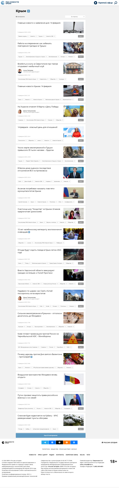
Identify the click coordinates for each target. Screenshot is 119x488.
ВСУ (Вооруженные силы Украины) (27, 347)
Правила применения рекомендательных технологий (19, 476)
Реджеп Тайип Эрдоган (32, 161)
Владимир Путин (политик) (25, 408)
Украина (20, 120)
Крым (21, 11)
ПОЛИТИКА (46, 449)
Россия (51, 347)
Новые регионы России (49, 283)
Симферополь (68, 202)
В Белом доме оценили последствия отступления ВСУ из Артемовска (34, 169)
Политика (52, 202)
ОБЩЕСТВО (54, 449)
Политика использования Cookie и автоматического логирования (19, 471)
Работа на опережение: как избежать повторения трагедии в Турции (35, 44)
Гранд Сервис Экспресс (56, 263)
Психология (21, 140)
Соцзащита (67, 408)
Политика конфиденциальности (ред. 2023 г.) (16, 474)
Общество (53, 79)
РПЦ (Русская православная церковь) (43, 367)
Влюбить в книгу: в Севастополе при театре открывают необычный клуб (38, 65)
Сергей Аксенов (22, 202)
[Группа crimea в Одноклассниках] (66, 442)
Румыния (20, 326)
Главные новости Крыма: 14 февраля (34, 86)
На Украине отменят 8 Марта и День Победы (38, 107)
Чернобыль (60, 347)
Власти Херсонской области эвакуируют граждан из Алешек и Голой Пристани (36, 271)
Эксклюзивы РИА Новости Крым (27, 79)
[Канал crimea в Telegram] (45, 442)
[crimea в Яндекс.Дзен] (59, 442)
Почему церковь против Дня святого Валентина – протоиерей (40, 355)
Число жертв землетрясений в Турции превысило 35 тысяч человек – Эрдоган (36, 148)
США (19, 181)
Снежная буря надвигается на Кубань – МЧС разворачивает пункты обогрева (38, 416)
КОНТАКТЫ (60, 455)
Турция (40, 36)
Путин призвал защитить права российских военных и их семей (38, 396)
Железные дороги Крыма (52, 99)
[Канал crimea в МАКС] (74, 442)
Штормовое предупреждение (41, 429)
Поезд (26, 263)
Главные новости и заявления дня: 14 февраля (39, 23)
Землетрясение (53, 56)
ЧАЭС (68, 347)
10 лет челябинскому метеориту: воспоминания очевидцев (40, 230)
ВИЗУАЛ (74, 449)
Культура (61, 79)
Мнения (70, 56)
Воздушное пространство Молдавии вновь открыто (37, 376)
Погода (20, 429)
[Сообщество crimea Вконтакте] (52, 442)
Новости (32, 36)
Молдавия (21, 388)
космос (29, 242)
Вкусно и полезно (51, 222)
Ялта (60, 202)
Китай (47, 306)
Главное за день (22, 36)
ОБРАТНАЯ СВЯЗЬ (72, 455)
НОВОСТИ (32, 455)
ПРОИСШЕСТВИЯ (64, 449)
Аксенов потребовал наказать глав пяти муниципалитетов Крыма (36, 189)
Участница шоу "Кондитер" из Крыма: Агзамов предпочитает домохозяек (39, 210)
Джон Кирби (28, 181)
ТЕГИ (88, 455)
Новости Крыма (37, 99)
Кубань (27, 429)
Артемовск (57, 181)
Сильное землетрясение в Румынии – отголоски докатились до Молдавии (40, 314)
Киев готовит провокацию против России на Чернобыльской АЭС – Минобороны (38, 335)
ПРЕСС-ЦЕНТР (42, 455)
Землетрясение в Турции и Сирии (35, 56)
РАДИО (51, 455)
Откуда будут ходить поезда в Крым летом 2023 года (39, 251)
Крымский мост (67, 99)
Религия (27, 367)
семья (39, 140)
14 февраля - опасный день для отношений (37, 127)
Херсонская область (23, 283)
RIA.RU (82, 455)
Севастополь (43, 79)
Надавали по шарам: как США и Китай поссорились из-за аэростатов (35, 292)
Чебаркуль (59, 242)
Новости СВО (49, 36)
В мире (63, 56)
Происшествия (39, 326)
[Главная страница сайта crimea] (10, 3)
